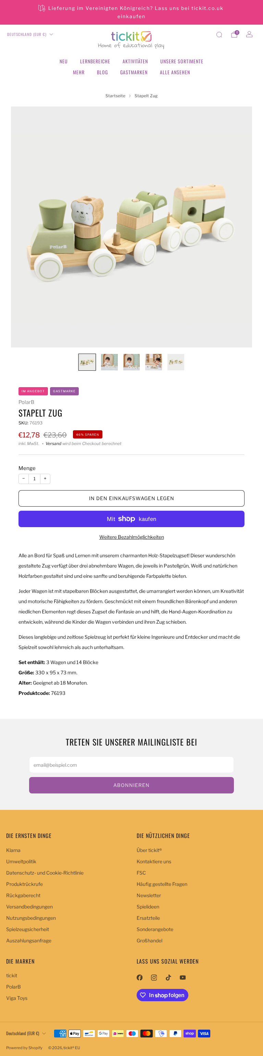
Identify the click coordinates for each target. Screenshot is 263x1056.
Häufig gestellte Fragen (162, 884)
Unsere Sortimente (181, 61)
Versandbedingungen (29, 906)
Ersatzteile (148, 918)
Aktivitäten (135, 61)
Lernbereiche (95, 61)
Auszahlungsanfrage (28, 940)
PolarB (26, 402)
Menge (27, 468)
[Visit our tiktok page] (168, 977)
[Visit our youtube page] (182, 977)
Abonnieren (131, 785)
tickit (11, 975)
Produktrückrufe (24, 884)
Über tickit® (149, 850)
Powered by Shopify (24, 1047)
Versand (53, 443)
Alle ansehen (175, 72)
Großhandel (149, 940)
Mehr (79, 72)
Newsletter (149, 895)
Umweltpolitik (21, 861)
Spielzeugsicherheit (27, 929)
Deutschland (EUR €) (27, 34)
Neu (64, 61)
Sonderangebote (155, 929)
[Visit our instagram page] (154, 977)
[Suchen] (219, 34)
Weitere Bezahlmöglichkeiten (131, 537)
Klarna (13, 850)
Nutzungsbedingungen (31, 918)
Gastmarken (134, 72)
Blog (102, 72)
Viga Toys (16, 998)
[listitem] (131, 12)
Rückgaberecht (23, 895)
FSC (141, 873)
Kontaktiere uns (154, 861)
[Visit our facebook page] (139, 977)
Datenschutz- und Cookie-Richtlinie (45, 873)
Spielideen (148, 906)
